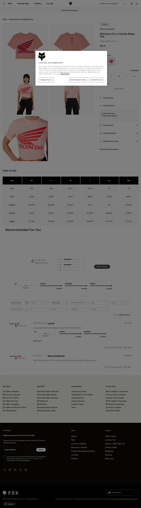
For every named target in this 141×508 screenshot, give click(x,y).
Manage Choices (46, 80)
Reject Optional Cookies (78, 80)
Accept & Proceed (96, 80)
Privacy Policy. (65, 74)
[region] (71, 68)
